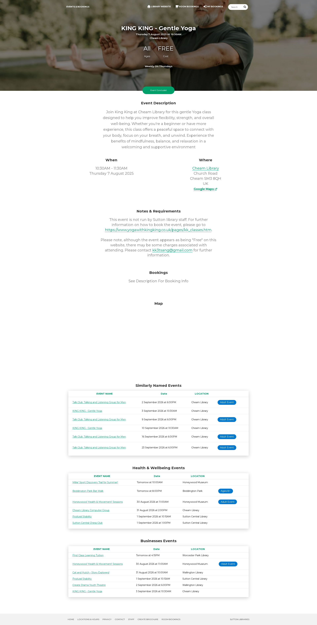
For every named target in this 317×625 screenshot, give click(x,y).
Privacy (107, 619)
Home (71, 619)
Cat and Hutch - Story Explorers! (90, 572)
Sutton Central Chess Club (87, 522)
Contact (120, 619)
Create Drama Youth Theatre (89, 585)
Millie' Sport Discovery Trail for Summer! (95, 482)
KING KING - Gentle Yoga (87, 410)
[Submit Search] (245, 7)
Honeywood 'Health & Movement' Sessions (97, 501)
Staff (131, 619)
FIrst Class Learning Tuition (88, 555)
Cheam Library (205, 168)
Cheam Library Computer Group (90, 510)
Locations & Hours (88, 619)
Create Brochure (148, 619)
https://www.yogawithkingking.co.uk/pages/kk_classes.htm (158, 230)
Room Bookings (171, 619)
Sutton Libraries (239, 619)
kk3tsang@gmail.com (172, 250)
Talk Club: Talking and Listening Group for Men (99, 402)
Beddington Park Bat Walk (87, 490)
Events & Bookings (77, 6)
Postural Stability (82, 516)
